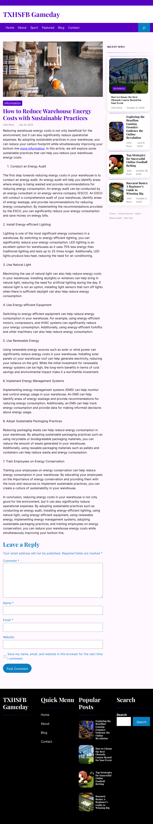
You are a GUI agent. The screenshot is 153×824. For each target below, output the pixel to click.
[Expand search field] (144, 27)
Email (8, 620)
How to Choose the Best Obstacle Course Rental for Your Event (126, 100)
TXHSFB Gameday (31, 14)
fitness (112, 213)
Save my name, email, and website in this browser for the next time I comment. (55, 656)
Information (12, 103)
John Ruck (8, 124)
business (119, 88)
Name (8, 603)
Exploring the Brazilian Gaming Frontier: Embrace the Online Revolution (135, 127)
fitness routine (125, 213)
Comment (11, 561)
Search (122, 715)
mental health (115, 218)
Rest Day (128, 218)
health (138, 213)
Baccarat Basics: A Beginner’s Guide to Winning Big (137, 188)
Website (8, 637)
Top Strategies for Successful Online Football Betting (136, 160)
